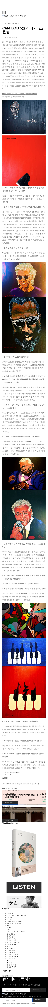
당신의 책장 (11, 938)
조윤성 (9, 774)
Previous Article (9, 788)
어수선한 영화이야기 (14, 942)
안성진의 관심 (12, 940)
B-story (10, 919)
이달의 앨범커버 (12, 956)
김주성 (5, 778)
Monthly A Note (14, 923)
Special (10, 930)
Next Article (7, 806)
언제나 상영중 (12, 944)
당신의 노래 (11, 936)
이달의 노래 (11, 950)
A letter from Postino (17, 915)
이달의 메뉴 (11, 952)
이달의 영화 (11, 958)
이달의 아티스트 (12, 954)
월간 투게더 (11, 948)
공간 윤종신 (11, 934)
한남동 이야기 (12, 967)
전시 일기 (10, 963)
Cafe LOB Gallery (14, 23)
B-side (9, 917)
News (9, 925)
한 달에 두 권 (11, 965)
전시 (8, 961)
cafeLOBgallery (13, 772)
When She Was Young (16, 932)
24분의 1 (10, 913)
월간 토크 (10, 946)
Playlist (10, 927)
